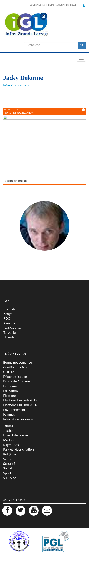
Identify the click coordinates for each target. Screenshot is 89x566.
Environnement (14, 409)
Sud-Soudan (12, 328)
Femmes (9, 414)
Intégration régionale (18, 419)
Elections (9, 395)
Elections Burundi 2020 (20, 405)
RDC (6, 318)
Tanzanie (9, 332)
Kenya (7, 314)
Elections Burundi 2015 (20, 400)
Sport (7, 473)
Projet (74, 5)
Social (7, 468)
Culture (8, 372)
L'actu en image (16, 180)
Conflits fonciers (15, 367)
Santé (7, 459)
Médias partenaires (57, 5)
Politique (9, 454)
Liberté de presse (15, 435)
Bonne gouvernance (17, 362)
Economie (10, 386)
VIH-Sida (9, 478)
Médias (8, 440)
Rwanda (9, 323)
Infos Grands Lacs (16, 85)
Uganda (8, 337)
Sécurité (9, 463)
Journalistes (37, 5)
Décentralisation (15, 376)
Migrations (11, 445)
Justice (8, 431)
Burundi (9, 309)
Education (10, 391)
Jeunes (8, 426)
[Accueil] (26, 24)
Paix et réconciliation (18, 449)
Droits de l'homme (16, 381)
